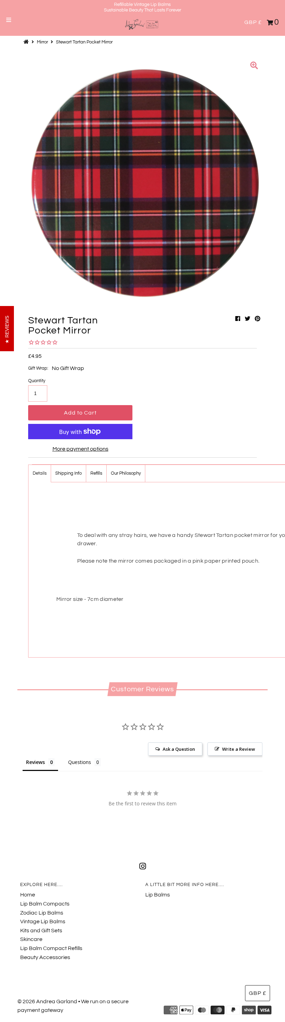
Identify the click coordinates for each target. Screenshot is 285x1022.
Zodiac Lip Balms (41, 913)
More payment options (80, 449)
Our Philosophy (126, 473)
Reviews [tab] (35, 762)
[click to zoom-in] (254, 66)
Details (40, 473)
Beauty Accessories (45, 957)
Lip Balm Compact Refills (51, 948)
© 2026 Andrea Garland (47, 1001)
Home (27, 895)
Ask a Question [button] (179, 749)
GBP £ (253, 22)
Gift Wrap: (38, 368)
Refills (96, 473)
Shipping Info (68, 473)
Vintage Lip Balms (42, 921)
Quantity (36, 380)
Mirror (42, 42)
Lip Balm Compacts (45, 904)
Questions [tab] (79, 762)
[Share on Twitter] (247, 319)
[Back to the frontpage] (27, 42)
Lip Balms (157, 895)
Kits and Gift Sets (41, 930)
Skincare (31, 939)
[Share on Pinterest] (257, 319)
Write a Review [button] (238, 749)
